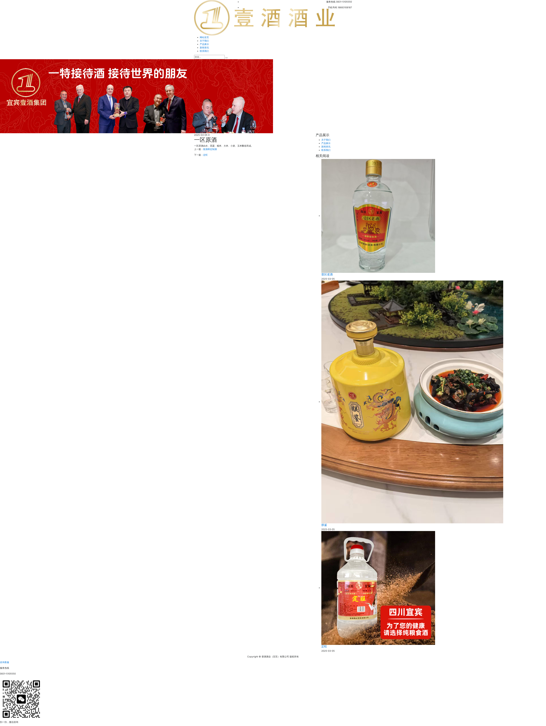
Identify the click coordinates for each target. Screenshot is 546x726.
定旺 (205, 154)
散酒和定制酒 (210, 149)
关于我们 (204, 40)
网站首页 (204, 37)
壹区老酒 (327, 274)
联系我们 (204, 51)
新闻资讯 (204, 47)
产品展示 (204, 44)
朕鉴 (324, 525)
